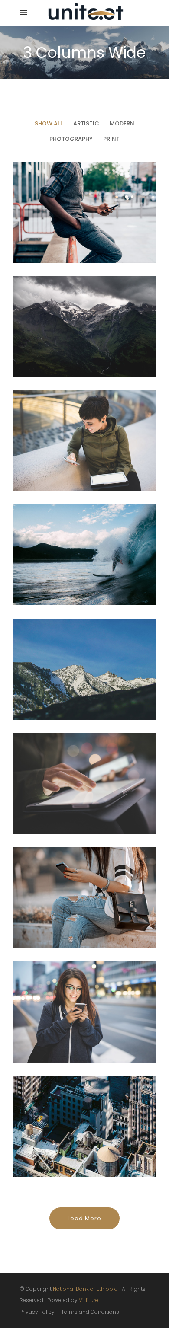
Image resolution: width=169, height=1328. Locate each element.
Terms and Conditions (90, 1311)
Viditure (88, 1300)
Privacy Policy (37, 1311)
